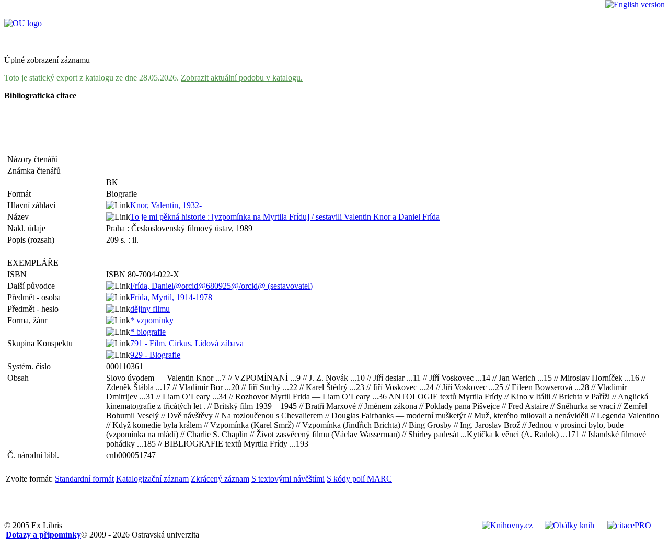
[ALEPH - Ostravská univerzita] (23, 23)
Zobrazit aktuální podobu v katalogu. (242, 77)
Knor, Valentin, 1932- (166, 205)
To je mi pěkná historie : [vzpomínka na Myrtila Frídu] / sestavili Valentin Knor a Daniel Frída (285, 216)
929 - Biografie (155, 354)
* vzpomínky (152, 320)
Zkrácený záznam (220, 478)
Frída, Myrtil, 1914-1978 (171, 297)
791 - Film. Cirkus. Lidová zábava (187, 343)
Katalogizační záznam (152, 478)
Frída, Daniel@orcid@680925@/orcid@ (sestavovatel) (221, 285)
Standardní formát (84, 478)
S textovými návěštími (288, 478)
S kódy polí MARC (359, 478)
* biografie (148, 331)
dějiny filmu (150, 308)
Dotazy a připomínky (43, 534)
